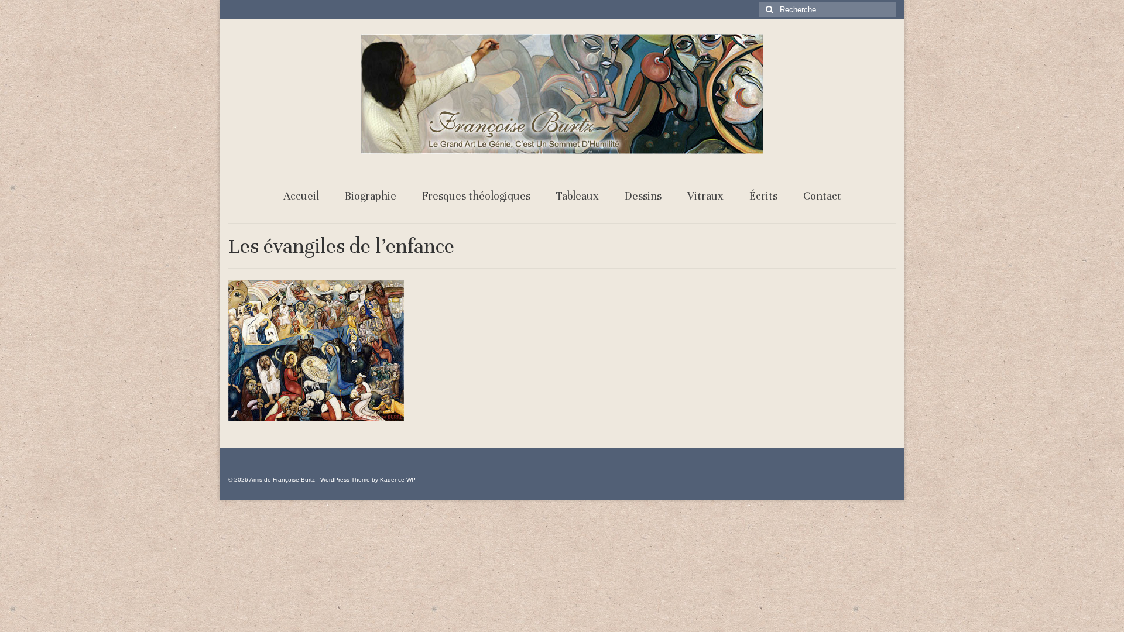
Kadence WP (398, 479)
